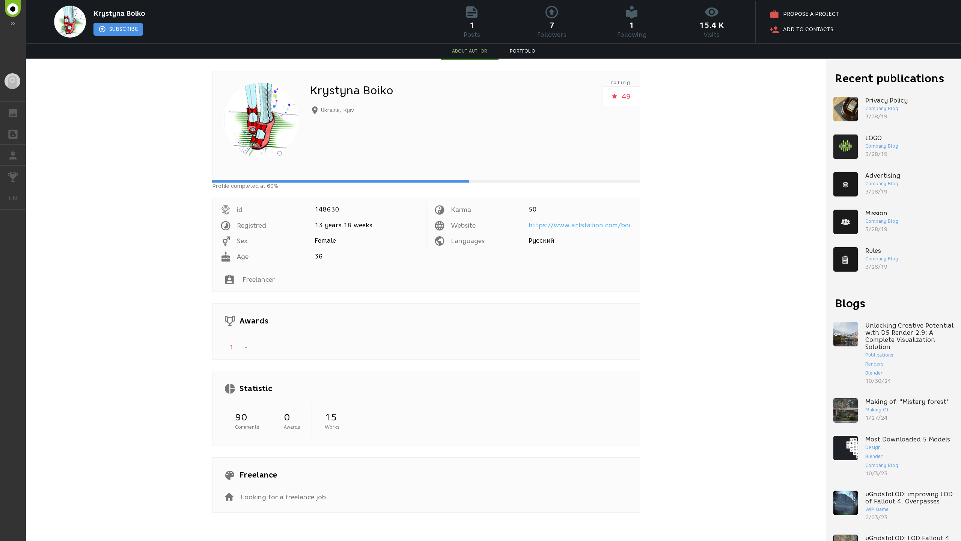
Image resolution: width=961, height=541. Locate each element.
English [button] (17, 198)
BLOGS (13, 133)
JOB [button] (13, 155)
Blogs (850, 303)
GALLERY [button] (13, 112)
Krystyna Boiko (119, 13)
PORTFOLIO (522, 51)
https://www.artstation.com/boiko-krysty (583, 225)
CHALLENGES (13, 176)
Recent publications (889, 78)
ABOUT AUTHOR (469, 51)
